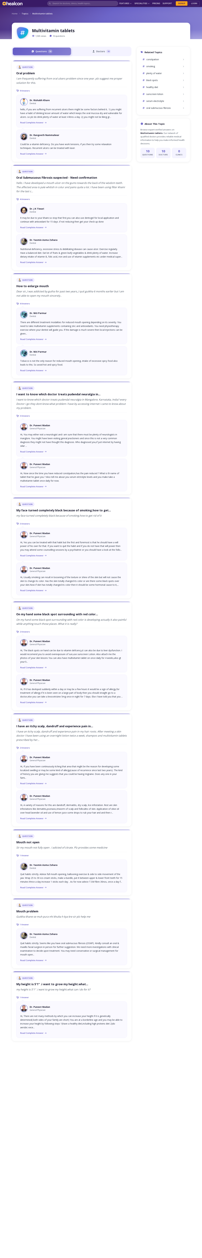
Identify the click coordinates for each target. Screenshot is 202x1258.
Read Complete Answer (32, 122)
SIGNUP (181, 3)
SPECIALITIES (140, 3)
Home (15, 13)
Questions (43, 51)
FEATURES (124, 3)
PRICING (156, 3)
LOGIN (194, 3)
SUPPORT (167, 3)
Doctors (102, 51)
